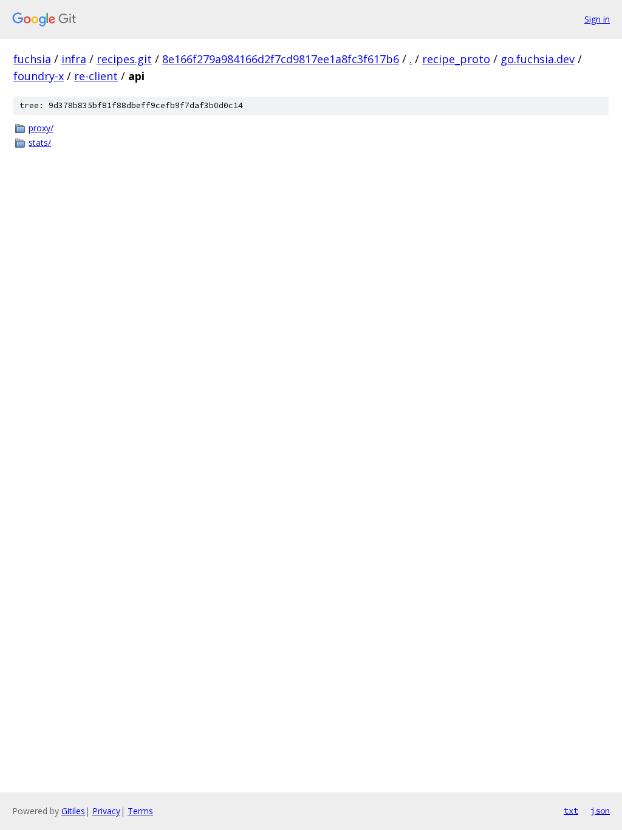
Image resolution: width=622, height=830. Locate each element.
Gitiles (73, 811)
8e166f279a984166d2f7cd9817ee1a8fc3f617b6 (280, 59)
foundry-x (38, 76)
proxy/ (41, 128)
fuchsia (32, 59)
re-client (96, 76)
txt (571, 810)
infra (73, 59)
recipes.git (124, 59)
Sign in (597, 19)
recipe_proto (456, 59)
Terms (140, 811)
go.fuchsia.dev (538, 59)
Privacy (106, 811)
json (600, 810)
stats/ (40, 142)
